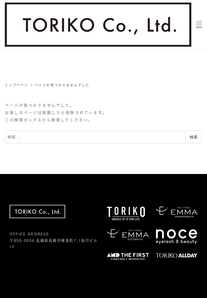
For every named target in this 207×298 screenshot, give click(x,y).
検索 (194, 137)
